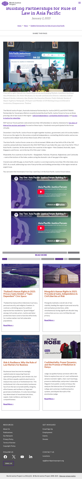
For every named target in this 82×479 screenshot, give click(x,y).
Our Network (8, 436)
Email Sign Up (48, 429)
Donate (45, 439)
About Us (6, 429)
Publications (7, 432)
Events (45, 436)
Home (19, 26)
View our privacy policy (67, 476)
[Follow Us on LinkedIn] (31, 457)
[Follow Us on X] (14, 457)
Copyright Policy (9, 446)
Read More (7, 325)
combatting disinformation (59, 115)
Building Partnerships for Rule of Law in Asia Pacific (48, 26)
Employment (47, 432)
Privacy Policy (8, 439)
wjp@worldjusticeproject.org (53, 461)
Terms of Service (9, 443)
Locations (46, 456)
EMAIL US (8, 463)
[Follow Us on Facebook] (5, 457)
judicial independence (40, 115)
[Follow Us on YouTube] (22, 457)
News (26, 26)
